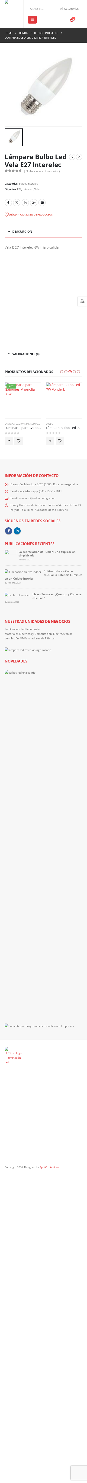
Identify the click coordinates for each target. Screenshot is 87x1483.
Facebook (8, 202)
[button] (32, 20)
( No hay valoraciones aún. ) (42, 171)
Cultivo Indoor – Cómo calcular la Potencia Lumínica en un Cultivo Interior (43, 574)
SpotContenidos (49, 1167)
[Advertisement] (43, 298)
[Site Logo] (13, 14)
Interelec (32, 183)
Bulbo (22, 183)
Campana (10, 423)
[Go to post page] (10, 555)
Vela (36, 189)
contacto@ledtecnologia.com (37, 498)
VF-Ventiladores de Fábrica (37, 638)
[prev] (72, 157)
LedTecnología (30, 629)
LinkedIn (25, 202)
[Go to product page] (64, 401)
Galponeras (22, 423)
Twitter (16, 202)
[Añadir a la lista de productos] (18, 441)
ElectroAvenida (63, 633)
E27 (19, 189)
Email (42, 202)
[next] (79, 157)
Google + (33, 202)
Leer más (9, 441)
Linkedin (17, 530)
